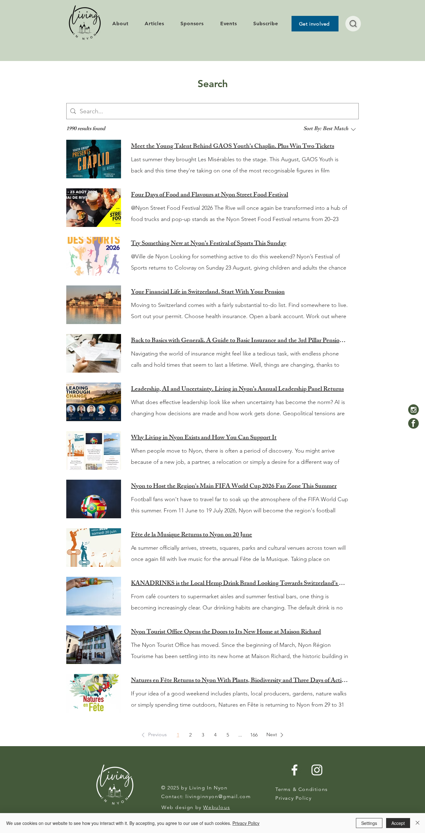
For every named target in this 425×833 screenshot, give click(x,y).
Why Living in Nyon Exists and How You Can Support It (204, 438)
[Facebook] (413, 423)
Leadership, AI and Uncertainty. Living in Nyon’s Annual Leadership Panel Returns (237, 389)
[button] (153, 735)
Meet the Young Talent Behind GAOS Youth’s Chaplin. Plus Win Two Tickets (232, 147)
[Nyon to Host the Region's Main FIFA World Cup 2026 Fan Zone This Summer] (93, 499)
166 (254, 735)
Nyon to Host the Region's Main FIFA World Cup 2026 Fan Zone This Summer (234, 486)
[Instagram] (413, 409)
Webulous (216, 807)
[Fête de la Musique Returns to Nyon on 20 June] (93, 547)
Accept (398, 823)
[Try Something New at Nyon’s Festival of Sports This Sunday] (93, 256)
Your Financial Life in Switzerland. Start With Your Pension (208, 292)
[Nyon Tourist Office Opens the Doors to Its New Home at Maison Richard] (93, 644)
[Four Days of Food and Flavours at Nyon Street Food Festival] (93, 207)
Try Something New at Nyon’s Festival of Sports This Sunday (208, 244)
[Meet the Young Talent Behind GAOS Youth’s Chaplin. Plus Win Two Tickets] (93, 159)
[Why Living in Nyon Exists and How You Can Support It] (93, 450)
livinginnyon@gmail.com (218, 796)
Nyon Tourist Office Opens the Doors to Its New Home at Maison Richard (226, 632)
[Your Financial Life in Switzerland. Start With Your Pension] (93, 304)
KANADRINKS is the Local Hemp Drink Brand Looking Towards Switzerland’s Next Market (240, 584)
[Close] (417, 823)
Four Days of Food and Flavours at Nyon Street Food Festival (209, 195)
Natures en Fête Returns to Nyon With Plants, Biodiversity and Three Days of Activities (240, 681)
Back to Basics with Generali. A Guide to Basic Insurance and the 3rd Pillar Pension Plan (240, 341)
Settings (369, 823)
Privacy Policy (245, 823)
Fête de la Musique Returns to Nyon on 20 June (191, 535)
